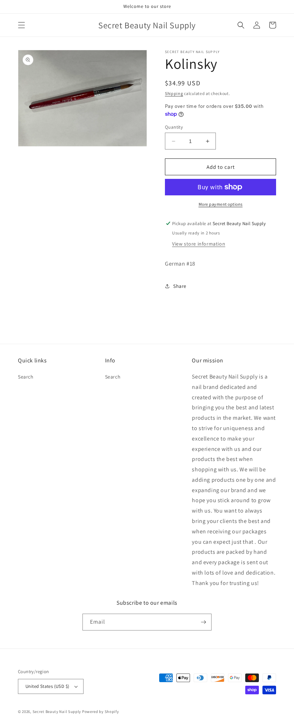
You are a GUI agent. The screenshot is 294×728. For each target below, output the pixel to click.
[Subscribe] (203, 622)
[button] (21, 25)
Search (26, 376)
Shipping (174, 93)
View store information (198, 244)
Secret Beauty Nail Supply (57, 711)
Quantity (174, 127)
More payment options (221, 204)
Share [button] (179, 286)
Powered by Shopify (100, 711)
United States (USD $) (47, 686)
